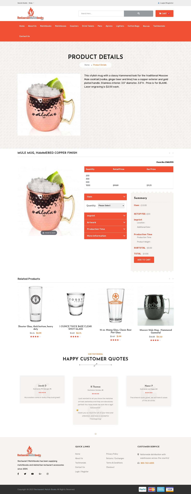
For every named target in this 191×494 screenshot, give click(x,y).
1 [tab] (95, 434)
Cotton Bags (133, 26)
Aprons (109, 26)
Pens (100, 26)
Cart (165, 14)
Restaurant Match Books (45, 489)
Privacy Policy (112, 454)
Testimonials (159, 26)
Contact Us (24, 36)
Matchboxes (60, 26)
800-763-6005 (147, 463)
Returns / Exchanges (115, 458)
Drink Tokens (88, 26)
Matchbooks (45, 26)
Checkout (110, 467)
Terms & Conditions (114, 463)
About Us (32, 26)
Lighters (120, 26)
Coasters (74, 26)
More (145, 26)
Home (21, 26)
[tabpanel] (42, 389)
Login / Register (81, 472)
